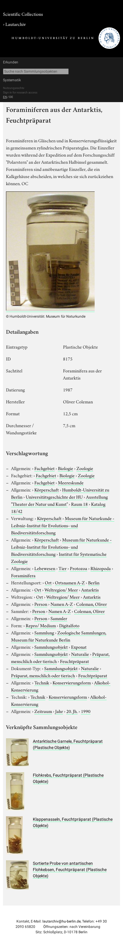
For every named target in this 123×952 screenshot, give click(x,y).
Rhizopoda (100, 568)
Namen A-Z (61, 603)
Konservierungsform (72, 682)
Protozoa (78, 568)
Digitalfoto (69, 625)
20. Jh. (72, 711)
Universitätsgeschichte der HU (54, 496)
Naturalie (80, 653)
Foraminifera (23, 575)
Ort (48, 582)
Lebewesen (44, 568)
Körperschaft (46, 489)
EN (5, 97)
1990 (85, 711)
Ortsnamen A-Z (70, 582)
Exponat (79, 646)
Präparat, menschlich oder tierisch (43, 675)
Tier (63, 568)
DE (11, 97)
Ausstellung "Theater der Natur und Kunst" (59, 500)
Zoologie (84, 468)
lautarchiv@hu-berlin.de (61, 921)
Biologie (65, 468)
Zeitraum (43, 711)
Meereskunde (71, 482)
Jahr (59, 711)
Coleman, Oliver (91, 603)
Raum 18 (79, 503)
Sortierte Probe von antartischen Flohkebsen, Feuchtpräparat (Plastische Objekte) (70, 869)
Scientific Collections (23, 13)
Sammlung (44, 632)
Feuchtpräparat (74, 661)
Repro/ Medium (41, 625)
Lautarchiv (15, 24)
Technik (41, 682)
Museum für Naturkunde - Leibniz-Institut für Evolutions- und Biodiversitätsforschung (62, 525)
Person (40, 603)
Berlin (93, 582)
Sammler (58, 618)
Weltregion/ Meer (61, 589)
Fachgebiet (44, 468)
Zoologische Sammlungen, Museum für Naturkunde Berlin (58, 636)
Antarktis (90, 589)
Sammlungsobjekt (51, 646)
